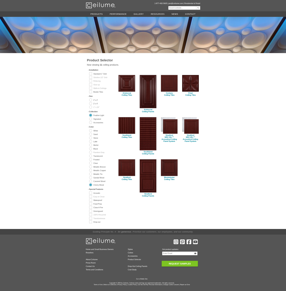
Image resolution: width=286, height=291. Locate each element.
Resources (158, 14)
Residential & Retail (192, 3)
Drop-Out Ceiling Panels (137, 266)
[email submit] (195, 253)
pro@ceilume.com (176, 3)
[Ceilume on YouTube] (195, 243)
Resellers (89, 253)
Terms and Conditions (94, 270)
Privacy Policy (122, 284)
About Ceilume (92, 259)
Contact (190, 14)
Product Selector (134, 259)
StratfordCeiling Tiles (127, 178)
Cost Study (132, 270)
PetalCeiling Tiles (190, 94)
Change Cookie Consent (171, 284)
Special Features (95, 189)
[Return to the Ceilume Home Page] (101, 244)
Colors (130, 253)
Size (90, 96)
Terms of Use (98, 284)
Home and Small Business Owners (100, 249)
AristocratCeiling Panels (148, 111)
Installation (93, 70)
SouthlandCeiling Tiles (127, 136)
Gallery (139, 14)
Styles (130, 249)
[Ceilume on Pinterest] (182, 243)
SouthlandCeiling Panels (148, 153)
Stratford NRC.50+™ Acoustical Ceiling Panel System (169, 138)
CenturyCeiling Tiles (169, 94)
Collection (93, 112)
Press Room (91, 263)
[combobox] (182, 8)
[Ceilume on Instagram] (176, 243)
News (175, 14)
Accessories (133, 256)
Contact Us (90, 266)
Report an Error (185, 284)
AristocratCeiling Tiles (127, 94)
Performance (118, 14)
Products (96, 14)
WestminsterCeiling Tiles (169, 178)
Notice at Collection (110, 284)
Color (91, 127)
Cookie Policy (132, 284)
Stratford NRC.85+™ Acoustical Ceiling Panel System (190, 138)
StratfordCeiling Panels (148, 195)
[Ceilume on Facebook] (189, 243)
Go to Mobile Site (141, 279)
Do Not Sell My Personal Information (150, 284)
